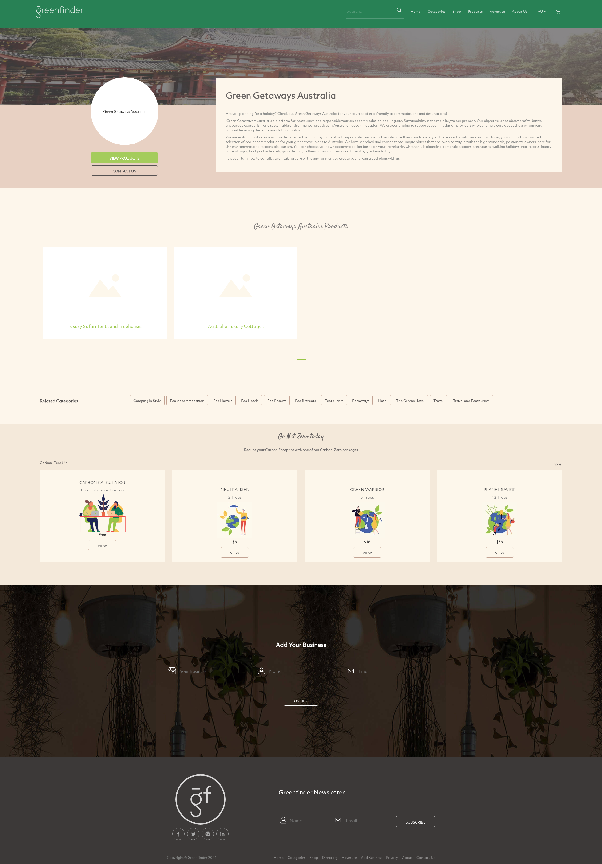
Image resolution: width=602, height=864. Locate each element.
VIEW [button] (102, 545)
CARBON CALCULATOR (102, 482)
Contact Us (425, 857)
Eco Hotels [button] (249, 400)
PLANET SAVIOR (500, 489)
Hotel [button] (382, 400)
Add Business (372, 857)
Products (475, 11)
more (557, 464)
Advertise (497, 11)
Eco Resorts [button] (276, 400)
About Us (519, 11)
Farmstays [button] (360, 400)
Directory (330, 857)
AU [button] (541, 11)
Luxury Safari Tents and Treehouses (104, 326)
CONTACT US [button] (124, 171)
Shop (456, 11)
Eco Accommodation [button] (187, 400)
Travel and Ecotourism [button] (471, 400)
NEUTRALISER (235, 489)
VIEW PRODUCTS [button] (124, 158)
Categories (436, 11)
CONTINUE (301, 700)
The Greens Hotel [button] (410, 400)
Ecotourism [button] (334, 400)
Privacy (392, 857)
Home (415, 11)
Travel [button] (438, 400)
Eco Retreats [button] (305, 400)
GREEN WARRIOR (367, 489)
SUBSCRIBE (415, 822)
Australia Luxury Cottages (236, 326)
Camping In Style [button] (147, 400)
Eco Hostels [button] (222, 400)
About (407, 857)
